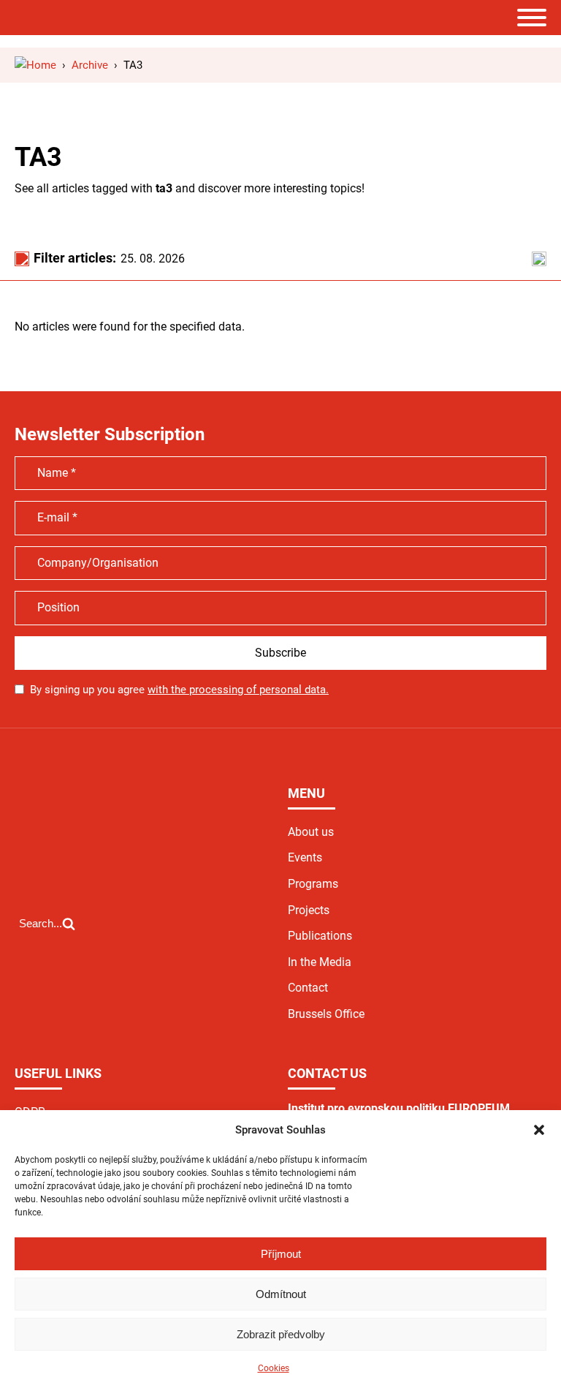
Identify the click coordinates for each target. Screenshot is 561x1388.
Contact (308, 988)
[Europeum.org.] (35, 65)
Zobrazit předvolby (281, 1334)
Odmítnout (281, 1294)
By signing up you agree (179, 689)
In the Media (319, 962)
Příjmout (281, 1254)
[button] (539, 1130)
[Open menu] (531, 17)
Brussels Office (326, 1014)
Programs (313, 884)
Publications (320, 936)
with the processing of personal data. (238, 689)
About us (311, 832)
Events (305, 857)
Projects (308, 910)
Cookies (273, 1368)
